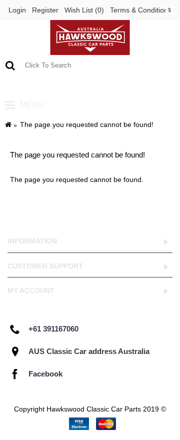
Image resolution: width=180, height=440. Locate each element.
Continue (144, 208)
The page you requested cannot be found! (87, 124)
